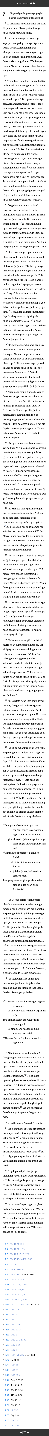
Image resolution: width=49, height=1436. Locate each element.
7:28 (7, 1334)
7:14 (7, 1294)
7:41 (7, 1375)
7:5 (6, 1254)
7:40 (7, 1370)
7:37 (7, 1360)
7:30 (7, 1345)
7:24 (7, 1329)
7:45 (7, 1385)
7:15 (7, 1299)
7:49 (7, 1400)
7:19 (7, 1314)
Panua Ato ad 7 (23, 3)
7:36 (7, 1355)
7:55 (7, 1415)
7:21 (7, 1324)
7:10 (7, 1279)
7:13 (7, 1289)
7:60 (7, 1425)
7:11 (7, 1284)
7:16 (7, 1304)
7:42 (7, 1380)
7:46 (7, 1390)
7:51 (7, 1405)
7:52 (7, 1410)
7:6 (6, 1259)
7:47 (7, 1395)
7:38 (7, 1365)
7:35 (7, 1350)
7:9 (6, 1274)
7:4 (6, 1249)
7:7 (6, 1264)
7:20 (7, 1319)
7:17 (7, 1309)
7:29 (7, 1339)
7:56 (7, 1420)
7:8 (6, 1269)
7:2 (6, 1244)
